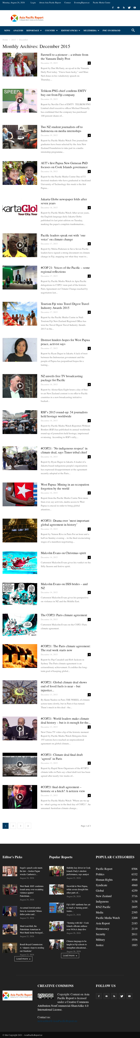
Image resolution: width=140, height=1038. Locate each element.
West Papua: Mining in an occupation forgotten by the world (65, 486)
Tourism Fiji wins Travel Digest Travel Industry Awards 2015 (65, 306)
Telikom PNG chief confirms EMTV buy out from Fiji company (63, 93)
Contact (67, 2)
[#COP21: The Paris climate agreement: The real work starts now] (20, 656)
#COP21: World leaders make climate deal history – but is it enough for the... (66, 720)
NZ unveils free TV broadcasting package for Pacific (62, 378)
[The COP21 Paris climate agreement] (20, 625)
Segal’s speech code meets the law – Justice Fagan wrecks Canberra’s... (31, 871)
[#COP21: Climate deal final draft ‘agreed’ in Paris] (20, 765)
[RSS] (124, 7)
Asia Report (103, 923)
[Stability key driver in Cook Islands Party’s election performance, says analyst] (56, 871)
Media (99, 912)
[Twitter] (129, 7)
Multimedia (90, 30)
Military (100, 939)
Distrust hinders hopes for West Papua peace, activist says (65, 342)
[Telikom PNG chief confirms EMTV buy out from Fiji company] (20, 101)
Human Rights (104, 879)
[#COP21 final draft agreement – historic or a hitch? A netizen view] (20, 797)
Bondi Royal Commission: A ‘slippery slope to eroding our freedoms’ (32, 947)
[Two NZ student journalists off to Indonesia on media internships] (20, 137)
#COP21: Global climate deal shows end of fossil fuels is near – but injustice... (64, 686)
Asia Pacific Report (73, 996)
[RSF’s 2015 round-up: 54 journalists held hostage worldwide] (20, 422)
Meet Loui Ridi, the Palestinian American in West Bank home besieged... (32, 929)
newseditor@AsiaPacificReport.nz (57, 1021)
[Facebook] (113, 7)
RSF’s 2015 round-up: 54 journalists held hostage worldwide (64, 414)
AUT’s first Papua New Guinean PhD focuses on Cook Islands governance (64, 165)
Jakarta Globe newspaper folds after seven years (64, 201)
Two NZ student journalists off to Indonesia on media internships (62, 129)
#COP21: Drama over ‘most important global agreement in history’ (65, 522)
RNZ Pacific (103, 907)
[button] (133, 30)
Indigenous (102, 901)
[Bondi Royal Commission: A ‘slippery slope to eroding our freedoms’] (10, 948)
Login (33, 2)
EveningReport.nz (82, 2)
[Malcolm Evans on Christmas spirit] (20, 563)
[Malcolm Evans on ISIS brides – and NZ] (20, 594)
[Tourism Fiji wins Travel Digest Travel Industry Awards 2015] (20, 314)
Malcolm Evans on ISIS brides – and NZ (64, 586)
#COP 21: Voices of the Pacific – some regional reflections (65, 269)
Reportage (32, 30)
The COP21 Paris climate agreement (64, 615)
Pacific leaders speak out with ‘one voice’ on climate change (63, 237)
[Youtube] (134, 7)
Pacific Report (104, 869)
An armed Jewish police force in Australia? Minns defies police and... (31, 911)
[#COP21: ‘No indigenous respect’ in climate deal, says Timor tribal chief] (20, 458)
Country (50, 30)
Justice (100, 945)
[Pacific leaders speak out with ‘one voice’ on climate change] (20, 245)
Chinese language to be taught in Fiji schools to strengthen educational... (77, 944)
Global (100, 890)
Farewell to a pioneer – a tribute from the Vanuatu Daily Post (64, 56)
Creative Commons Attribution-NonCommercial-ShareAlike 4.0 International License (63, 1005)
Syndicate (101, 885)
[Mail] (118, 7)
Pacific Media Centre (101, 2)
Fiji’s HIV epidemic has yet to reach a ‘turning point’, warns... (78, 907)
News (7, 30)
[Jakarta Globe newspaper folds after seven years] (20, 209)
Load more (22, 958)
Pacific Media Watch (108, 918)
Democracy (102, 928)
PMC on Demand (111, 30)
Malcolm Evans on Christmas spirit (63, 553)
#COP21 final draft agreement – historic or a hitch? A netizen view (63, 789)
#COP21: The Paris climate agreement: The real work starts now (66, 648)
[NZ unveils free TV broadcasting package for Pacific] (20, 386)
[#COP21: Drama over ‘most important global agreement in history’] (20, 530)
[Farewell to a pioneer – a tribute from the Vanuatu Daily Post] (20, 64)
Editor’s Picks (69, 30)
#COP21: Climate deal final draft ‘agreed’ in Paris (62, 757)
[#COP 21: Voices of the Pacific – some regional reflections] (20, 277)
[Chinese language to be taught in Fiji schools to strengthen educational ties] (56, 944)
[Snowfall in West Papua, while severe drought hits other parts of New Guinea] (56, 889)
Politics (100, 874)
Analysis (18, 30)
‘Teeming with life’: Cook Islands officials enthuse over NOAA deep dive (78, 926)
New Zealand (104, 896)
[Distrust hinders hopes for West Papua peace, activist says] (20, 350)
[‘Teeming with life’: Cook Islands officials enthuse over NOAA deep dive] (56, 926)
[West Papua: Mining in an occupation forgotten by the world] (20, 494)
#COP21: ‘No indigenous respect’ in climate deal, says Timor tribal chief (64, 450)
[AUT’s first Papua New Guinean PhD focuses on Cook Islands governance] (20, 173)
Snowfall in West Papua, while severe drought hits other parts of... (77, 889)
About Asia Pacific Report (50, 2)
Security (100, 934)
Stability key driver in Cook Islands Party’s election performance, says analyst (78, 871)
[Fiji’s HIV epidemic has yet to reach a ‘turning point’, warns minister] (56, 908)
